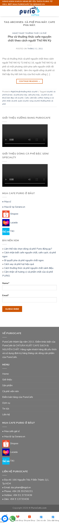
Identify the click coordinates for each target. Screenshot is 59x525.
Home (5, 374)
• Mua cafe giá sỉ (11, 431)
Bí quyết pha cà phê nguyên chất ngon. (24, 260)
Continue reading (29, 81)
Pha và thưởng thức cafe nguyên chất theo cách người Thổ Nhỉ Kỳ (29, 38)
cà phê (49, 91)
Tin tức (5, 408)
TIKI (12, 231)
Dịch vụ (6, 403)
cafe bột (33, 97)
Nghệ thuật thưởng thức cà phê (29, 33)
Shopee (14, 213)
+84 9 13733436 (19, 499)
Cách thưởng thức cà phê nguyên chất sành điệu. (29, 268)
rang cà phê (34, 100)
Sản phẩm (7, 385)
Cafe (27, 97)
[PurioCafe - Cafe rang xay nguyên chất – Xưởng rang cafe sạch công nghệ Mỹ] (29, 11)
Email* (5, 295)
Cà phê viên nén (10, 391)
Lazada (14, 222)
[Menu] (4, 11)
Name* (5, 283)
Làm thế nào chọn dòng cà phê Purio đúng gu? (28, 248)
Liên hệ (6, 414)
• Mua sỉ (6, 201)
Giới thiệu (7, 379)
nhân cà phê (12, 100)
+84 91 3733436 (22, 495)
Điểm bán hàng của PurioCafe (17, 397)
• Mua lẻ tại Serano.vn (13, 207)
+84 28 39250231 (22, 491)
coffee (40, 97)
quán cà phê (23, 100)
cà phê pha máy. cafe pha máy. (26, 94)
